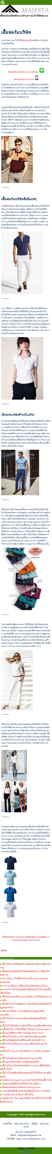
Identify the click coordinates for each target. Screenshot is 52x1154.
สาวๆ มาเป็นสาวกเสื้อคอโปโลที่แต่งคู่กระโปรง (24, 985)
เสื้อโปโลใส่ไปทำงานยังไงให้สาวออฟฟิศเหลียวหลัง (27, 1025)
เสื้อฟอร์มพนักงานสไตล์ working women (21, 1087)
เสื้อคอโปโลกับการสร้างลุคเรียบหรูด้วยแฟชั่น (24, 1036)
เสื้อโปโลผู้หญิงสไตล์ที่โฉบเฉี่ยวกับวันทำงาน (23, 1040)
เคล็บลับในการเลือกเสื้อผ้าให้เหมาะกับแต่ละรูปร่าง (26, 1029)
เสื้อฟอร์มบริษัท (26, 40)
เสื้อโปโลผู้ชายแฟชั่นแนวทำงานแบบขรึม (22, 1058)
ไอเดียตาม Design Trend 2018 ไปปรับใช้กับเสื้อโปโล (27, 1080)
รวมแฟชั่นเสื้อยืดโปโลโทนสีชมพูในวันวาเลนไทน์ (26, 1091)
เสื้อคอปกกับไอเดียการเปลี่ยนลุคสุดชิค (20, 1062)
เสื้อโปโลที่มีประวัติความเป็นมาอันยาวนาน (23, 1033)
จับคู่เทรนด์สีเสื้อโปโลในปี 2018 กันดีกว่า (21, 1083)
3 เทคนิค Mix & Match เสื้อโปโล (17, 1094)
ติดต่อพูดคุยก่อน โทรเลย (24, 79)
